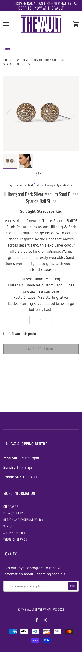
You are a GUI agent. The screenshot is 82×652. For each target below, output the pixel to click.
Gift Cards (10, 506)
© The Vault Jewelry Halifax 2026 (41, 609)
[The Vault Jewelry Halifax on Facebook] (37, 620)
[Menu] (6, 24)
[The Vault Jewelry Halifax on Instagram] (45, 620)
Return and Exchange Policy (23, 520)
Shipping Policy (14, 533)
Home (6, 49)
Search (8, 526)
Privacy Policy (13, 513)
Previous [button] (11, 113)
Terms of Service (15, 539)
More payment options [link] (41, 374)
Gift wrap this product (23, 333)
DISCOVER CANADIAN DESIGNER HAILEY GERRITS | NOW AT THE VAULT (41, 5)
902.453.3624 (26, 476)
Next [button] (70, 113)
